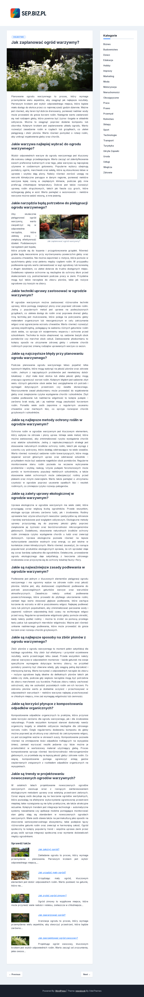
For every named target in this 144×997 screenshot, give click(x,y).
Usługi (106, 161)
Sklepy (107, 124)
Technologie (110, 135)
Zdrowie (107, 172)
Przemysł (108, 113)
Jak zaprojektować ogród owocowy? (58, 938)
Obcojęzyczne (111, 97)
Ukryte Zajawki (111, 151)
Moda (106, 81)
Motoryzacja (110, 87)
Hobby (106, 65)
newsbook (81, 991)
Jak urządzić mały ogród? (52, 872)
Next (86, 974)
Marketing (108, 76)
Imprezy (107, 70)
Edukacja (108, 60)
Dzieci (106, 54)
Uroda (106, 156)
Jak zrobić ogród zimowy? (52, 895)
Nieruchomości (111, 92)
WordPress (60, 991)
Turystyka (108, 145)
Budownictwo (110, 49)
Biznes (107, 44)
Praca (106, 102)
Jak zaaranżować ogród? (52, 915)
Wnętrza (107, 167)
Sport (106, 129)
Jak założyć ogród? (48, 849)
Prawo (106, 108)
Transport (108, 140)
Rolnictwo (19, 37)
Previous (14, 974)
